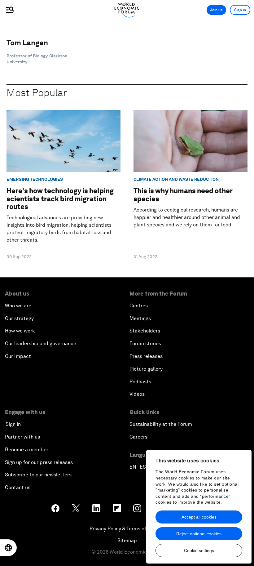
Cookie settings (199, 550)
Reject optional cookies (198, 533)
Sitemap (127, 540)
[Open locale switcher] (8, 548)
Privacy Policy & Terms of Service (127, 529)
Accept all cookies (199, 517)
